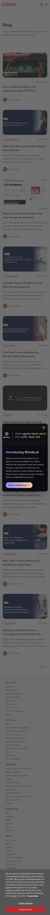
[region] (25, 892)
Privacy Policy (32, 896)
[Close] (44, 427)
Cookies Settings (25, 903)
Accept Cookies (25, 909)
